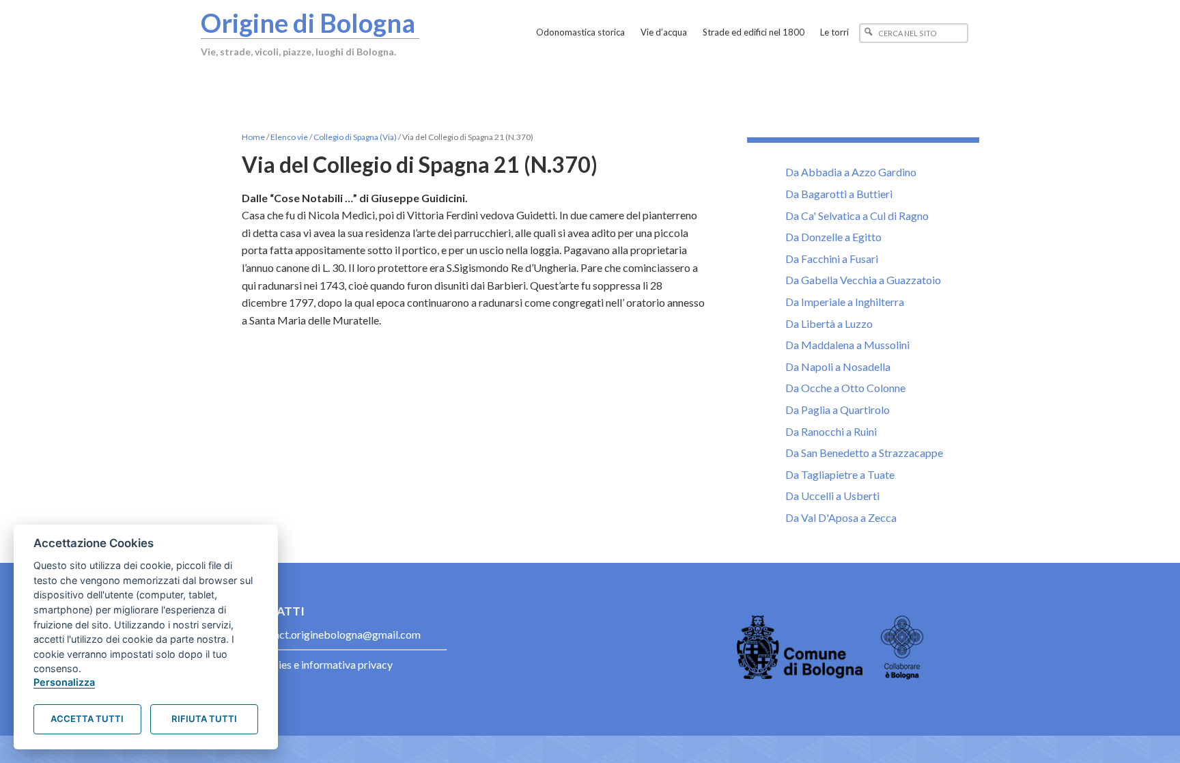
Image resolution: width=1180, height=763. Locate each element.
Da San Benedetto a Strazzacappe (864, 452)
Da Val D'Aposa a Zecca (841, 517)
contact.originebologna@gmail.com (337, 634)
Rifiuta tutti (204, 718)
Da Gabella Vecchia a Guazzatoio (863, 279)
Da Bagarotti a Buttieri (839, 193)
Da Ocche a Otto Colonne (845, 387)
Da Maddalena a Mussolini (847, 344)
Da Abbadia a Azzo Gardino (850, 171)
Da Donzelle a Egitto (833, 236)
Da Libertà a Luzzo (829, 323)
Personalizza (64, 682)
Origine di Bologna (308, 22)
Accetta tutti (87, 718)
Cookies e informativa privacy (323, 664)
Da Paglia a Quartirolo (837, 409)
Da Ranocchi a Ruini (831, 431)
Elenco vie (289, 137)
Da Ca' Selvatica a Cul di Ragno (857, 215)
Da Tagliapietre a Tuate (840, 474)
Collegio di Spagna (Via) (355, 137)
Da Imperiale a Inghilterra (844, 301)
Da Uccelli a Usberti (832, 495)
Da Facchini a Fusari (831, 258)
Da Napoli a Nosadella (837, 366)
